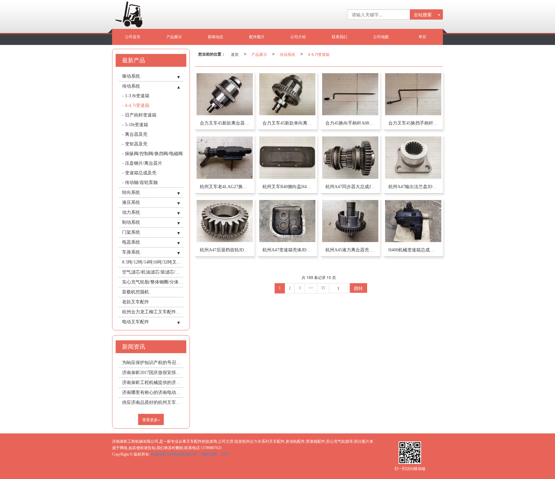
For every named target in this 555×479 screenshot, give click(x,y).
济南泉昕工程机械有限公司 (174, 454)
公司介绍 (298, 37)
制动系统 (131, 222)
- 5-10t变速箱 (135, 124)
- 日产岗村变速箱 (139, 115)
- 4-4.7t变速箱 (135, 105)
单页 (422, 37)
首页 (235, 54)
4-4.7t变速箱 (319, 54)
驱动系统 (131, 76)
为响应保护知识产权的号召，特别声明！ (152, 362)
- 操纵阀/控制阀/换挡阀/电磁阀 (152, 153)
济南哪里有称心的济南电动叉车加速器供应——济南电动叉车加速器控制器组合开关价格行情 (152, 392)
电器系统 (131, 242)
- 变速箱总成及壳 (139, 172)
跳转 (358, 288)
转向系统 (131, 192)
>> (311, 288)
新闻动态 (215, 37)
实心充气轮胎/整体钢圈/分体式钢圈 (152, 282)
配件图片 (257, 37)
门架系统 (131, 232)
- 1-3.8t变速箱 (135, 95)
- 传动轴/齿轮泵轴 (140, 182)
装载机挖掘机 (135, 292)
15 (323, 288)
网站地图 (209, 454)
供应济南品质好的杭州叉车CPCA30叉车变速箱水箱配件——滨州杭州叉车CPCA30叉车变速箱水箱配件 (152, 402)
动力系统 (131, 212)
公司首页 (132, 37)
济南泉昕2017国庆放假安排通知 (152, 372)
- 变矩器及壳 (134, 144)
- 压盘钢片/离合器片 (142, 163)
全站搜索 (423, 14)
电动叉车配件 (135, 321)
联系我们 (339, 37)
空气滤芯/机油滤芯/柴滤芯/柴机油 (152, 272)
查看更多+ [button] (151, 419)
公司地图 (381, 37)
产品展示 (174, 37)
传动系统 (287, 54)
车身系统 (131, 252)
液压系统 (131, 202)
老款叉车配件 (135, 302)
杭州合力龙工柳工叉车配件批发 (152, 311)
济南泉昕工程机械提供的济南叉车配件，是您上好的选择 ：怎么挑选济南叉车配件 (152, 382)
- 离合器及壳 (134, 134)
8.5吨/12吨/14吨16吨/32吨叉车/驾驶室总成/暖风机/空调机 (152, 262)
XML (225, 454)
